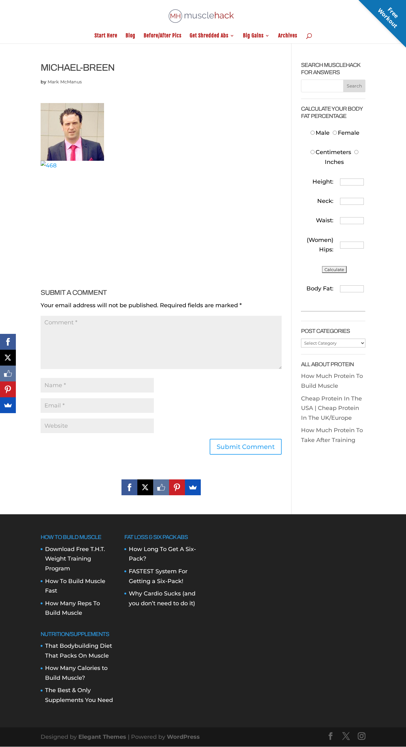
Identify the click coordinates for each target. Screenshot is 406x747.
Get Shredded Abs (209, 36)
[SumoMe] (193, 487)
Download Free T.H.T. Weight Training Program (75, 559)
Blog (130, 36)
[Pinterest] (177, 487)
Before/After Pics (162, 36)
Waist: (324, 220)
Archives (287, 36)
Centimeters (333, 152)
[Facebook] (129, 487)
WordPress (183, 736)
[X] (145, 487)
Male (323, 132)
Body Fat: (319, 288)
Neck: (325, 201)
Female (348, 132)
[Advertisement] (161, 214)
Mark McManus (65, 82)
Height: (322, 181)
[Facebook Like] (161, 487)
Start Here (106, 36)
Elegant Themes (102, 736)
